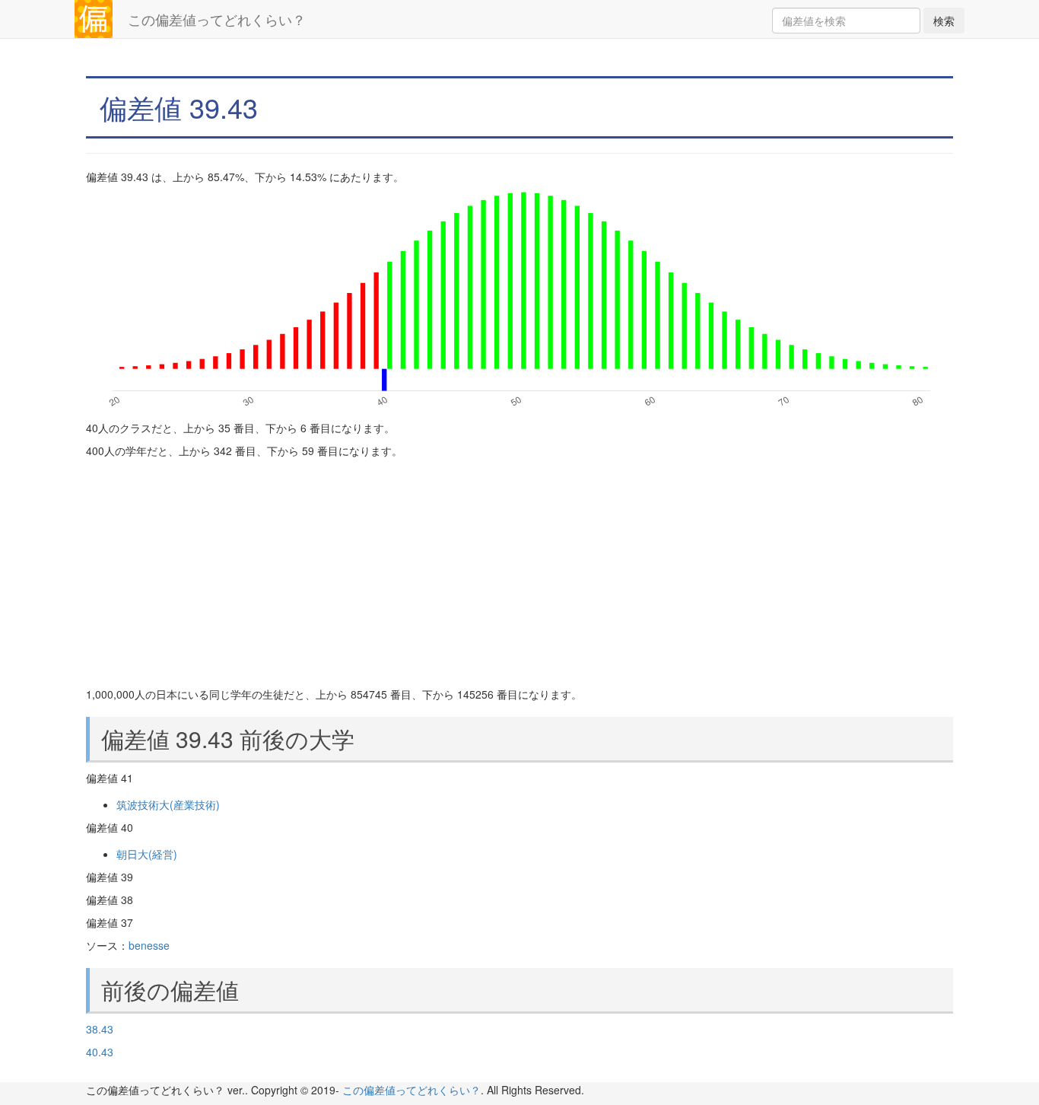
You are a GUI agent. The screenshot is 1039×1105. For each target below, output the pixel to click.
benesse (149, 945)
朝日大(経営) (146, 853)
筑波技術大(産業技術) (168, 804)
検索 (944, 20)
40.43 (99, 1051)
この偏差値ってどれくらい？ (217, 19)
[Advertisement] (519, 572)
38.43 (99, 1029)
